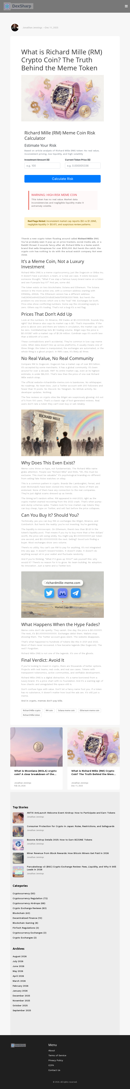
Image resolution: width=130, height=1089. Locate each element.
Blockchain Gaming (25, 923)
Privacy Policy (55, 1060)
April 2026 (18, 976)
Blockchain (21, 913)
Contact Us (54, 1070)
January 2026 (20, 990)
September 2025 (22, 1010)
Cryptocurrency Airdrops (29, 903)
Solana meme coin (66, 710)
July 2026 (18, 961)
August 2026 (20, 956)
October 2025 (20, 1005)
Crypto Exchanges (24, 937)
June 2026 (18, 966)
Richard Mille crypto (32, 710)
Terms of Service (57, 1055)
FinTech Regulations (26, 928)
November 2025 (21, 1000)
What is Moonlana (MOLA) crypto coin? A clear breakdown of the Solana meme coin (35, 772)
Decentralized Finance (27, 918)
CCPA (51, 1065)
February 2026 (20, 986)
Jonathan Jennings (32, 27)
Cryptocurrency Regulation (30, 898)
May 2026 (18, 971)
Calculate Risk (62, 179)
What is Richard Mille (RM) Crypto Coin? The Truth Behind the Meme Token (93, 772)
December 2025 (21, 995)
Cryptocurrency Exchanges (29, 932)
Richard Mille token (31, 715)
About (51, 1050)
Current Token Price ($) (78, 159)
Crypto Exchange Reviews (29, 908)
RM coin (49, 710)
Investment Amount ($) (37, 159)
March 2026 (19, 981)
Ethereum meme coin (89, 710)
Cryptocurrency (24, 893)
